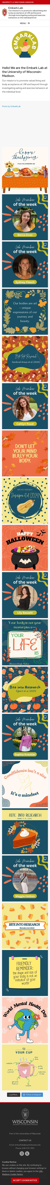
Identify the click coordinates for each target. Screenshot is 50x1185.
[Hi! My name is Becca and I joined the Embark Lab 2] (25, 217)
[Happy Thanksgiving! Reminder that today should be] (25, 170)
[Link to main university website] (25, 1125)
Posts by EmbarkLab (11, 106)
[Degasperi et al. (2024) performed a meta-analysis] (25, 501)
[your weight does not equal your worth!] (25, 973)
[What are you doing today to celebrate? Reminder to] (25, 1020)
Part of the (25, 1133)
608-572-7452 (28, 1148)
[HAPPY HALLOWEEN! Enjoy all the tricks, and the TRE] (25, 548)
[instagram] (22, 1153)
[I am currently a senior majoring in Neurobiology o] (25, 737)
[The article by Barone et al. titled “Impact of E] (25, 831)
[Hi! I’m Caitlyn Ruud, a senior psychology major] (25, 406)
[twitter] (27, 1153)
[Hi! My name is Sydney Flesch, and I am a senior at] (25, 264)
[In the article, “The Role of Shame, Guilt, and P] (25, 359)
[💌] (25, 312)
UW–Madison (17, 2)
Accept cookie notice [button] (25, 1180)
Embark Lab (15, 8)
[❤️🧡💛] (25, 453)
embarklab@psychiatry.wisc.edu (28, 1145)
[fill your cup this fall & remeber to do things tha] (25, 1067)
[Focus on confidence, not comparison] (25, 784)
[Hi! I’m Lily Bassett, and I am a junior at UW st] (25, 595)
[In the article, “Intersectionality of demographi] (25, 690)
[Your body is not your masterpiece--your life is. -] (25, 642)
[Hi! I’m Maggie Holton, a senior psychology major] (25, 878)
